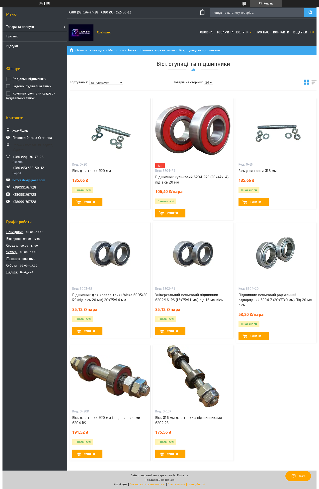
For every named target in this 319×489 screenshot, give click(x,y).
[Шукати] (310, 12)
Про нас (12, 36)
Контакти (281, 32)
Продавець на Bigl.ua (159, 480)
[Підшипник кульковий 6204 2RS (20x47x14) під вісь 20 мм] (193, 129)
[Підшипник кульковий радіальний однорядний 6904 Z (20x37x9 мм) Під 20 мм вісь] (276, 253)
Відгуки (12, 46)
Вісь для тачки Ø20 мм (91, 171)
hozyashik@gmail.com (28, 180)
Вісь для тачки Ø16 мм (258, 171)
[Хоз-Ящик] (81, 32)
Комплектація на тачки (157, 50)
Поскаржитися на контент (147, 484)
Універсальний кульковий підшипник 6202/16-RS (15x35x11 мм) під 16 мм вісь (189, 297)
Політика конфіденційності (186, 484)
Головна (205, 32)
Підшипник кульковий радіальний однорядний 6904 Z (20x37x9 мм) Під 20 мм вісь (275, 300)
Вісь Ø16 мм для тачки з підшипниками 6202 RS (188, 420)
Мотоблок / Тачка (122, 50)
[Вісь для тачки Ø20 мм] (110, 129)
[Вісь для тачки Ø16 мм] (276, 129)
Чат (302, 476)
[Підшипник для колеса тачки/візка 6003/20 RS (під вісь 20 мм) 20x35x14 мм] (110, 253)
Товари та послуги (20, 27)
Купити (89, 202)
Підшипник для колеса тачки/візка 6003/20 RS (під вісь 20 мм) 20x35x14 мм (110, 297)
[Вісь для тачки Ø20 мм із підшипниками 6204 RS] (110, 376)
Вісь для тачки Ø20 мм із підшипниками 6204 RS (106, 420)
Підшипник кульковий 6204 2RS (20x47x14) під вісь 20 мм (192, 179)
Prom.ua (182, 475)
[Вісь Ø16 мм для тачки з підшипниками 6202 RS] (193, 376)
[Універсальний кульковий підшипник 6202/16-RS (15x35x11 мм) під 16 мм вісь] (193, 253)
